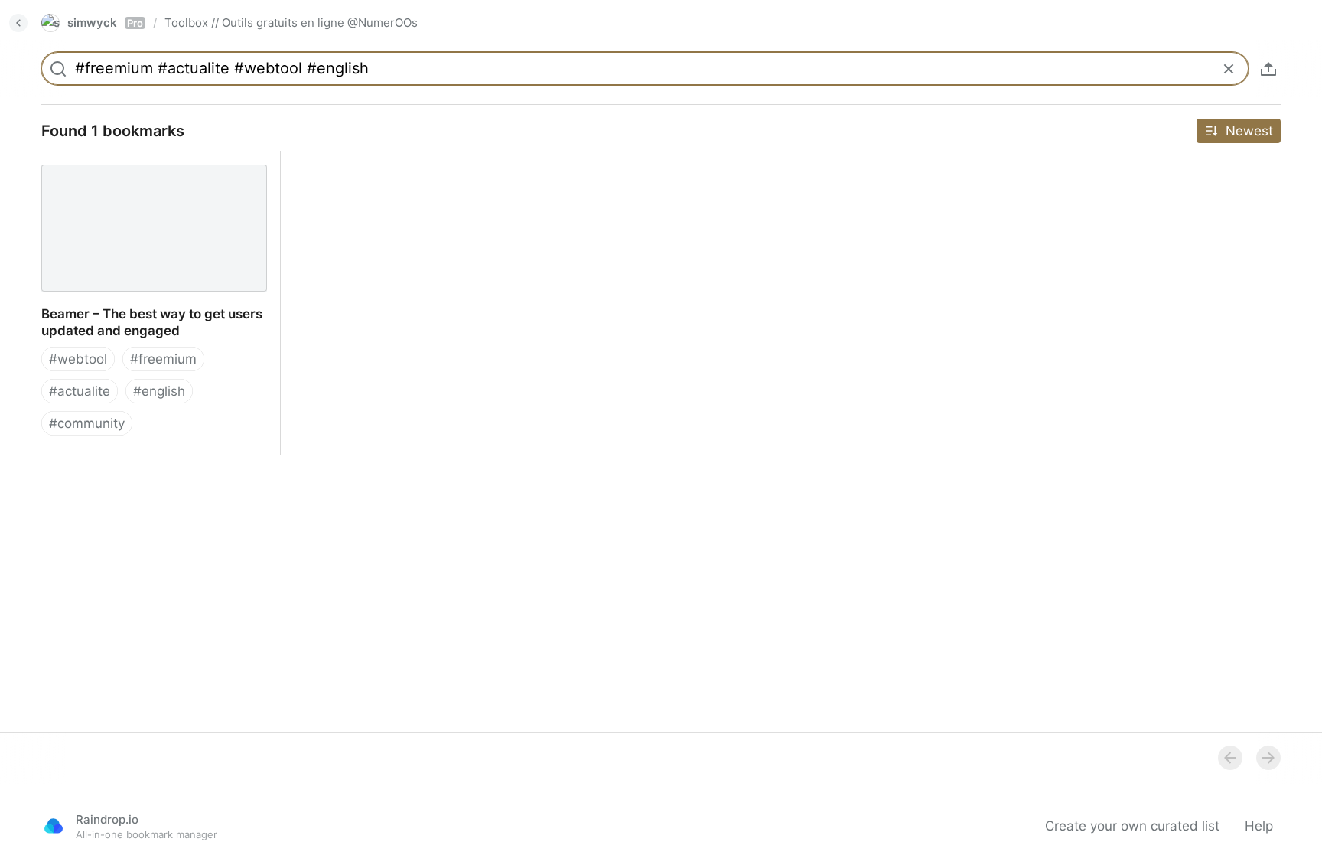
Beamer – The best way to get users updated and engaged (139, 168)
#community (87, 423)
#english (159, 391)
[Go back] (18, 23)
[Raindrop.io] (53, 826)
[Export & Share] (1268, 69)
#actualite (79, 391)
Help (1259, 826)
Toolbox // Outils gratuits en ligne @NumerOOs (291, 22)
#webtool (78, 359)
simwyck (105, 22)
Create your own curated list (1132, 826)
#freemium (163, 359)
